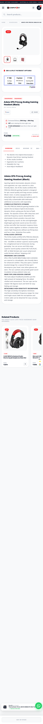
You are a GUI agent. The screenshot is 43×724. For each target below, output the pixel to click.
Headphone (18, 98)
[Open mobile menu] (3, 7)
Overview (8, 148)
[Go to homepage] (13, 7)
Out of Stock (21, 720)
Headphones (13, 22)
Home (3, 22)
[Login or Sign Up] (33, 7)
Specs (18, 148)
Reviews (27, 148)
